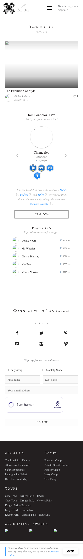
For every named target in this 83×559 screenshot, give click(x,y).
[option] (41, 154)
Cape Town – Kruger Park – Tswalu (24, 496)
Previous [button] (17, 155)
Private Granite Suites (56, 465)
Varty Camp (51, 474)
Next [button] (66, 155)
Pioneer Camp (52, 469)
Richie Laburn (22, 96)
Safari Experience (15, 469)
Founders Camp (53, 460)
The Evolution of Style (20, 91)
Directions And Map (16, 479)
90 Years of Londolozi (17, 465)
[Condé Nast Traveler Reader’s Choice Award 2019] (17, 530)
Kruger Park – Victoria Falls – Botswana (27, 514)
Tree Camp (50, 479)
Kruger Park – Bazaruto (18, 505)
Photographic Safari (16, 474)
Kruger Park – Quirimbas (19, 510)
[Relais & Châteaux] (66, 530)
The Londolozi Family (17, 460)
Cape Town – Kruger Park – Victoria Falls (28, 500)
